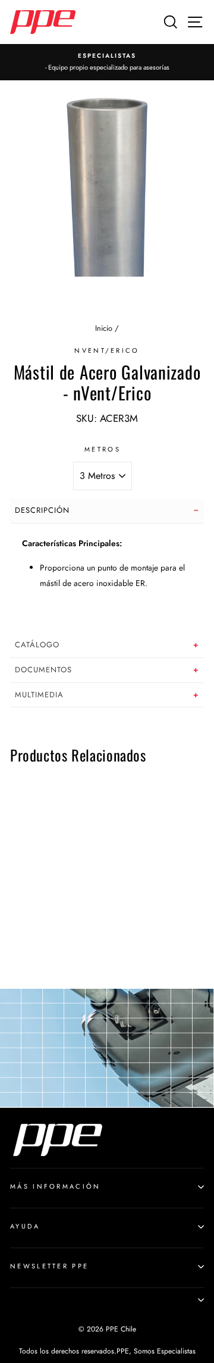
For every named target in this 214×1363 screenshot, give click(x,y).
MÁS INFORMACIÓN (55, 1186)
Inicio (103, 328)
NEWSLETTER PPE (49, 1266)
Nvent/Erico (106, 350)
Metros (102, 449)
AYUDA (25, 1226)
